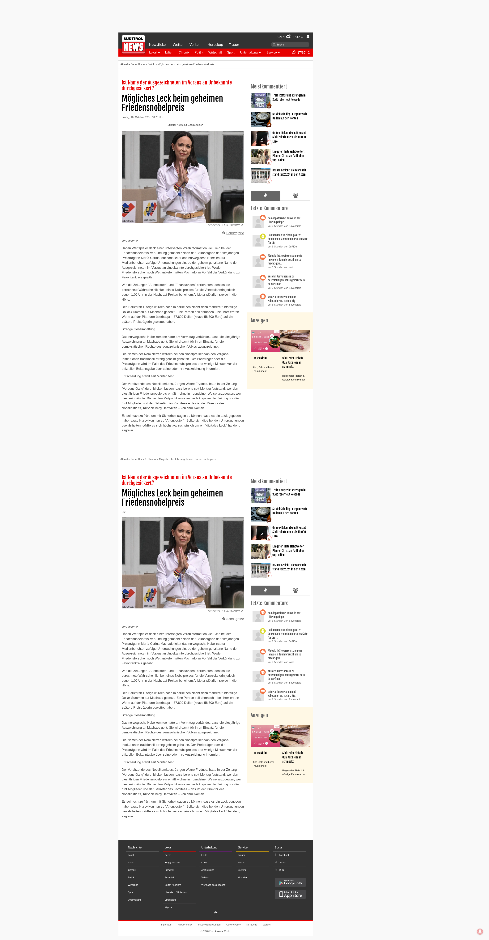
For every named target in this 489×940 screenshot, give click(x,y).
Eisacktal (169, 870)
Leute (204, 855)
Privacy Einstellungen (209, 924)
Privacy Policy (185, 924)
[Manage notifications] (480, 932)
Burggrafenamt (172, 862)
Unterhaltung (249, 52)
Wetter (178, 45)
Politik (199, 52)
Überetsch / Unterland (176, 892)
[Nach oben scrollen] (216, 912)
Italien (169, 52)
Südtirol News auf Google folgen (185, 124)
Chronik (184, 52)
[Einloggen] (308, 36)
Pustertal (169, 877)
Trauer (234, 45)
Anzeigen (259, 320)
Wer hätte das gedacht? (213, 885)
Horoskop (215, 45)
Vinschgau (170, 900)
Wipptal (168, 907)
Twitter (282, 862)
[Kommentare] (265, 196)
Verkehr (195, 45)
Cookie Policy (233, 924)
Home (141, 64)
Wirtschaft (215, 52)
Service (271, 52)
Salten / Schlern (173, 885)
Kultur (204, 862)
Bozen (168, 855)
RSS (281, 870)
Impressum (166, 924)
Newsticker (158, 45)
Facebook (284, 855)
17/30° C (303, 52)
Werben (267, 924)
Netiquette (251, 924)
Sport (230, 52)
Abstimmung (207, 870)
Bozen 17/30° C (289, 37)
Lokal (153, 52)
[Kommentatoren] (295, 196)
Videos (205, 877)
